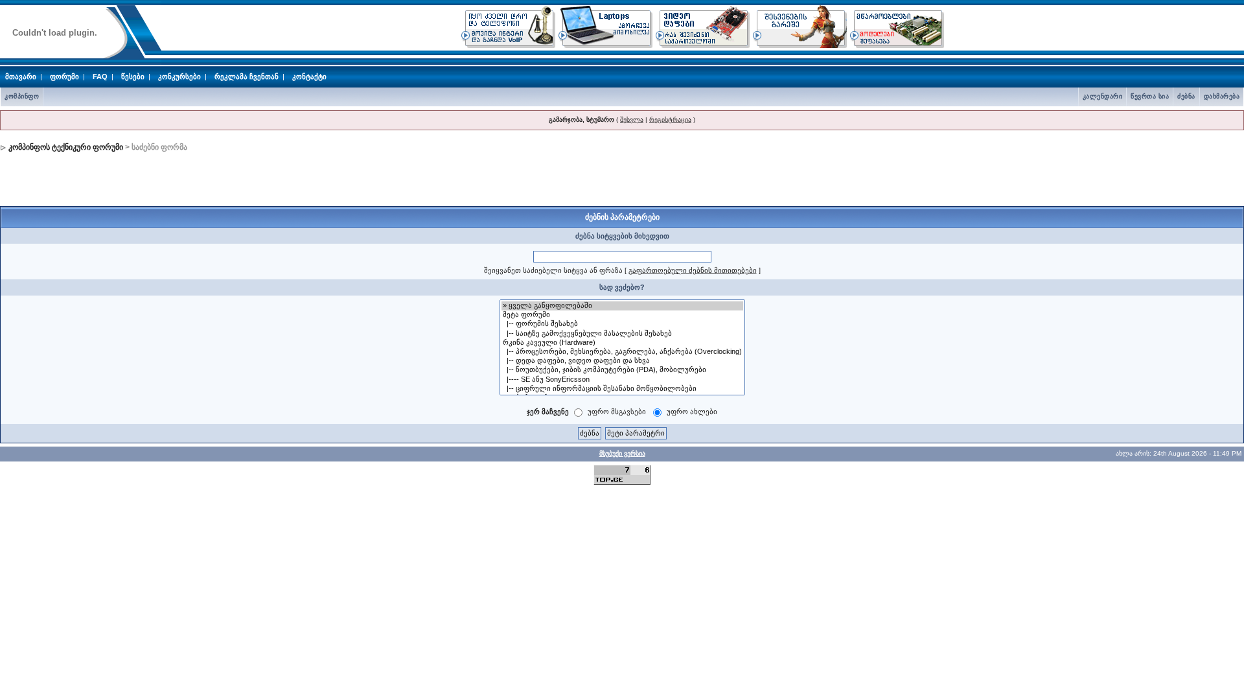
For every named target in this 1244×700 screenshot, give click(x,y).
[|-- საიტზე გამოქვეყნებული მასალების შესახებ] (622, 333)
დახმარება (1222, 96)
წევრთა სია (1150, 96)
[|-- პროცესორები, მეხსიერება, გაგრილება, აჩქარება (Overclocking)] (622, 351)
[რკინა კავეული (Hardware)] (622, 342)
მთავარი (20, 76)
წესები (132, 76)
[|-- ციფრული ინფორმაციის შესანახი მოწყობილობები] (622, 388)
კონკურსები (179, 76)
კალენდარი (1103, 96)
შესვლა (631, 119)
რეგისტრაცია (670, 119)
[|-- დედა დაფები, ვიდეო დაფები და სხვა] (622, 361)
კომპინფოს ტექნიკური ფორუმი (65, 147)
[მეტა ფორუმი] (622, 315)
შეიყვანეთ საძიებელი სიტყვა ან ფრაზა (553, 270)
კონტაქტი (309, 76)
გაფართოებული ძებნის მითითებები (692, 270)
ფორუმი (64, 76)
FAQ (100, 76)
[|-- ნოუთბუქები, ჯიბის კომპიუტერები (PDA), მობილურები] (622, 370)
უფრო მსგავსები (617, 411)
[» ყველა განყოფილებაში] (622, 305)
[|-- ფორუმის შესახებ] (622, 324)
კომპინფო (22, 96)
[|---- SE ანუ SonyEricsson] (622, 379)
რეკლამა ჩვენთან (246, 76)
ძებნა (1186, 96)
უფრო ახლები (692, 411)
